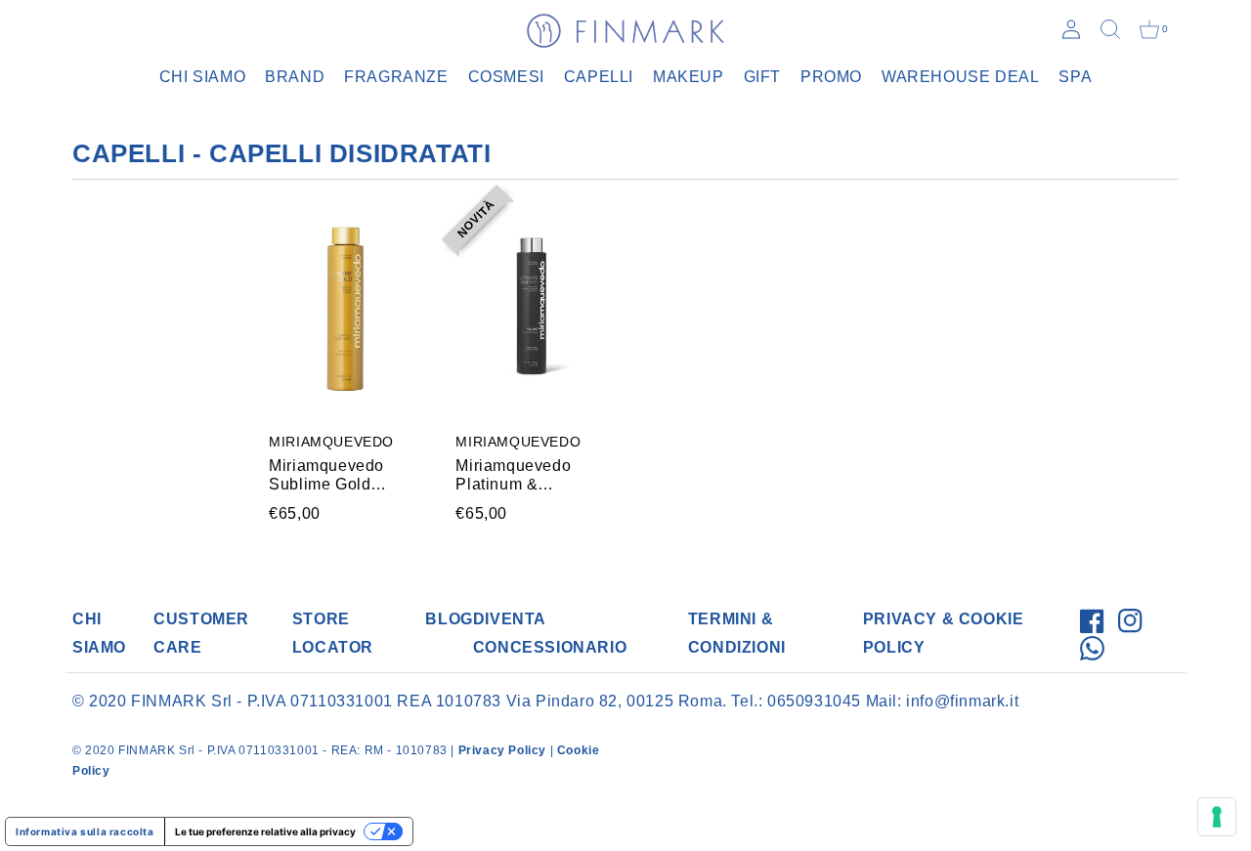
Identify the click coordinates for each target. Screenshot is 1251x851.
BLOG (448, 619)
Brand (294, 76)
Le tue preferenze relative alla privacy (265, 831)
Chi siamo (202, 76)
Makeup (688, 76)
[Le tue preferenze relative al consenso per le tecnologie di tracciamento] (1216, 816)
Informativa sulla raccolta (85, 831)
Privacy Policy (502, 750)
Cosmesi (506, 76)
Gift (762, 76)
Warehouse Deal (960, 76)
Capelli (598, 76)
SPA (1075, 76)
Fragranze (396, 76)
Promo (831, 76)
